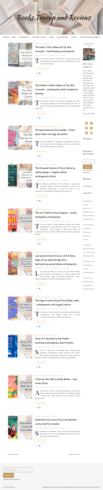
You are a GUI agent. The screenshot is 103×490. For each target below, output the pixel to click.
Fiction (54, 164)
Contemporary (46, 43)
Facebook (65, 487)
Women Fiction (57, 126)
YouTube (60, 487)
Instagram (51, 487)
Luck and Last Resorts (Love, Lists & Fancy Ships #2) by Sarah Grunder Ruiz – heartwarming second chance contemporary (56, 260)
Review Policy (24, 37)
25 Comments (63, 97)
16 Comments (62, 347)
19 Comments (65, 268)
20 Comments (66, 221)
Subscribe (87, 167)
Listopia (74, 37)
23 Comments (63, 308)
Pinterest (75, 487)
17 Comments (64, 138)
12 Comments (64, 180)
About (14, 37)
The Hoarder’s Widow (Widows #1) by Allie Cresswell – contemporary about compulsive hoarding (56, 89)
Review (51, 37)
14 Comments (62, 55)
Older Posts (14, 454)
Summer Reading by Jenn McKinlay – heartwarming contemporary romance (88, 232)
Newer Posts (74, 454)
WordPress (45, 487)
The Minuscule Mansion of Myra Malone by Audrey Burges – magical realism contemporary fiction (55, 172)
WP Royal (12, 487)
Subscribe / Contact (39, 37)
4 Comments (61, 387)
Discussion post (62, 37)
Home (7, 37)
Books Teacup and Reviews (42, 55)
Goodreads (70, 487)
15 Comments (61, 428)
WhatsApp (80, 487)
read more (41, 68)
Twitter (56, 487)
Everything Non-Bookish (89, 37)
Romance (55, 252)
